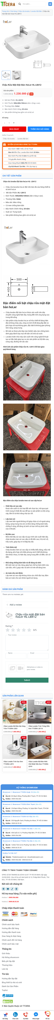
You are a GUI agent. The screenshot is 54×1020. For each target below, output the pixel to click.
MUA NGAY (14, 129)
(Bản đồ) (36, 792)
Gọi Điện (25, 1018)
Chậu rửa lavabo (24, 11)
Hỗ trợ (47, 1018)
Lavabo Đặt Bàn (36, 11)
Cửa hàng (13, 11)
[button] (49, 44)
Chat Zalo (15, 1018)
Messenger (36, 1018)
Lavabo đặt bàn (23, 139)
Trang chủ (5, 11)
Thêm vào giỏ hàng (40, 129)
